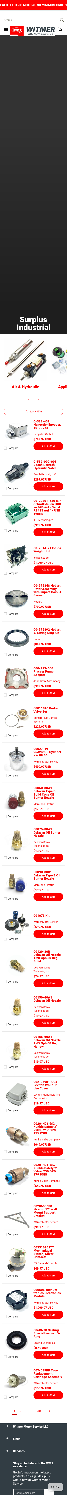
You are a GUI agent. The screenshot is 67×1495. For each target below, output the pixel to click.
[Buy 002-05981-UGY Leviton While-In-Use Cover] (17, 1094)
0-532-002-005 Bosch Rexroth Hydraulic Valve (45, 465)
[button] (60, 29)
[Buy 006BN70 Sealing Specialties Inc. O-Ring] (17, 1340)
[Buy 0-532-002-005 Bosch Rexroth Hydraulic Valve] (17, 472)
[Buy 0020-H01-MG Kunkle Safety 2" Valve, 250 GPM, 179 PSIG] (17, 1177)
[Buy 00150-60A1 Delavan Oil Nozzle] (17, 1008)
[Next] (38, 400)
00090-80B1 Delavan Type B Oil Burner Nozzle (47, 875)
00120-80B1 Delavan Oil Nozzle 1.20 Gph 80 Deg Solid (47, 956)
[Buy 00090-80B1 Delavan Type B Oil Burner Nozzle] (17, 882)
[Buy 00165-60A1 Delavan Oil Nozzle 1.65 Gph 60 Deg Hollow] (17, 1051)
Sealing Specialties (44, 1342)
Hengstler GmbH (43, 434)
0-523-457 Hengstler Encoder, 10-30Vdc (47, 424)
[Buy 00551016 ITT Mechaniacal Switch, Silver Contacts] (17, 1259)
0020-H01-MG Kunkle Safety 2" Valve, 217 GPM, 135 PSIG (46, 1128)
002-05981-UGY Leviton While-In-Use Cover (46, 1085)
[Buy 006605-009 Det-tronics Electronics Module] (17, 1300)
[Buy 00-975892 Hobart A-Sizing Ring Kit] (17, 638)
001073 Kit (42, 915)
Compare (13, 448)
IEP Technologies (43, 520)
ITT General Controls (45, 1263)
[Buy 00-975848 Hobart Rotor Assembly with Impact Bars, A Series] (17, 598)
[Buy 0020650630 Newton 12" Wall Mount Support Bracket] (17, 1218)
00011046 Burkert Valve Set (47, 709)
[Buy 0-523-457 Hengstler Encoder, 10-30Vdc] (17, 432)
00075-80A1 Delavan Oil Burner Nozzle (47, 832)
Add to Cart (48, 446)
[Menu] (6, 29)
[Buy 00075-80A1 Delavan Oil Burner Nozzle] (17, 841)
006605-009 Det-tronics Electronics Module (47, 1293)
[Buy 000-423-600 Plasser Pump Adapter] (17, 679)
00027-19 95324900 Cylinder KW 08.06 (47, 752)
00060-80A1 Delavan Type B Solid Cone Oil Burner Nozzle (44, 792)
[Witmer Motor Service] (32, 31)
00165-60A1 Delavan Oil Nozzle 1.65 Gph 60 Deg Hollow (47, 1041)
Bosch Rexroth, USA (45, 474)
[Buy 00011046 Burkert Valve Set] (17, 719)
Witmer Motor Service (46, 761)
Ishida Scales (41, 557)
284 (39, 1410)
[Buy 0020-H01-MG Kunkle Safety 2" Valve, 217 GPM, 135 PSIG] (17, 1135)
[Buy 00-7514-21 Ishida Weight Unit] (17, 557)
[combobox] (30, 20)
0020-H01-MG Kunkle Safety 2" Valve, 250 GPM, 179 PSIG (46, 1169)
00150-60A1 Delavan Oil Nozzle (47, 999)
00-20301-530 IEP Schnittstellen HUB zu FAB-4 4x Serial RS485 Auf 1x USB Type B (47, 507)
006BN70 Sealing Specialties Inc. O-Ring (47, 1333)
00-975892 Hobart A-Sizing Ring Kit (47, 631)
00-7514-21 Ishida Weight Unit (47, 549)
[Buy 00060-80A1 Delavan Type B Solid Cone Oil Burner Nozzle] (17, 800)
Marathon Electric (44, 804)
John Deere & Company (47, 681)
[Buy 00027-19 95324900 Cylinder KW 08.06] (17, 759)
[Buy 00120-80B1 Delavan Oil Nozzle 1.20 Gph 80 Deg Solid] (17, 965)
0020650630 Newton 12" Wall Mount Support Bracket (45, 1211)
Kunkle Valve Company (47, 1139)
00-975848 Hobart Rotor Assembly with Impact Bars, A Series (48, 590)
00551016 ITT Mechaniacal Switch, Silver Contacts (44, 1252)
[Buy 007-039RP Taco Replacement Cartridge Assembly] (17, 1381)
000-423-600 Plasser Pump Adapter (44, 671)
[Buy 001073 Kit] (17, 923)
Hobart (38, 601)
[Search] (62, 20)
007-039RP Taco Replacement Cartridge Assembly (48, 1373)
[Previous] (29, 400)
